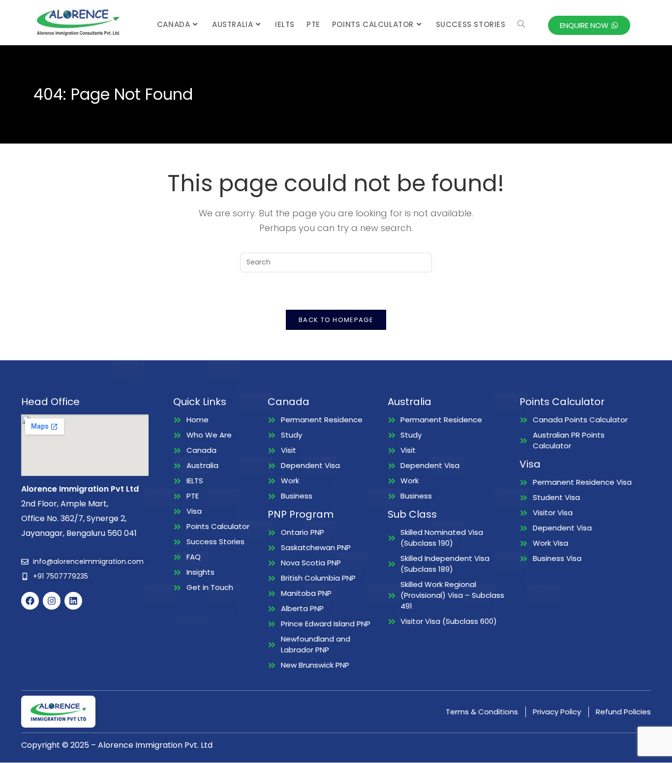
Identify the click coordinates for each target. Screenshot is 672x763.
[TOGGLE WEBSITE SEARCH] (521, 24)
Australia (409, 402)
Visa (530, 464)
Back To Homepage (336, 319)
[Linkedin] (73, 601)
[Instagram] (52, 601)
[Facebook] (30, 601)
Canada (288, 402)
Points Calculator (562, 402)
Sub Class (412, 514)
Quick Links (199, 402)
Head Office (50, 402)
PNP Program (301, 514)
